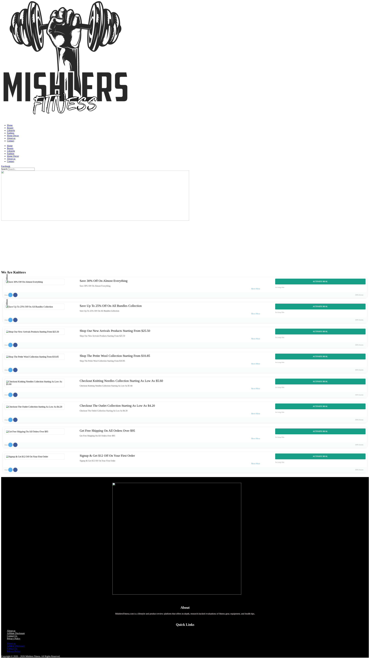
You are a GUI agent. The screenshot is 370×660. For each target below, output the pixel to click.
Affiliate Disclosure (16, 633)
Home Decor (13, 135)
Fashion (10, 133)
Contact (10, 141)
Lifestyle (11, 130)
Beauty (10, 128)
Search (4, 169)
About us (11, 138)
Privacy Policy (13, 638)
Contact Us (12, 636)
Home (10, 125)
